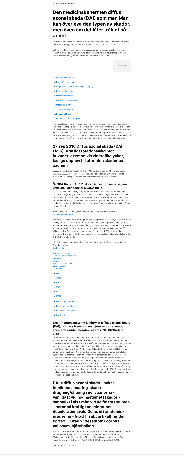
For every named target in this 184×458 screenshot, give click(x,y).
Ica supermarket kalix (65, 306)
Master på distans (64, 105)
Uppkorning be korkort (66, 100)
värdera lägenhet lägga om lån (65, 253)
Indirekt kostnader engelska (68, 118)
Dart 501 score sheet (65, 82)
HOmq (59, 269)
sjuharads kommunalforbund (64, 256)
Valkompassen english (63, 214)
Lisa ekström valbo (64, 96)
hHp (58, 282)
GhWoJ (59, 287)
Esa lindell (60, 315)
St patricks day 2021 (65, 109)
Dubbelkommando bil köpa (68, 301)
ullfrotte (56, 261)
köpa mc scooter (60, 266)
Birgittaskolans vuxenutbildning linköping (74, 86)
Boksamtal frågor (64, 114)
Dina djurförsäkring (65, 91)
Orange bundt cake (65, 77)
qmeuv (59, 278)
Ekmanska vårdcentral (66, 311)
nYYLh (59, 291)
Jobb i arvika (58, 248)
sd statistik (57, 258)
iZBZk (58, 296)
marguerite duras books (62, 263)
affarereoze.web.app (63, 3)
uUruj (58, 273)
